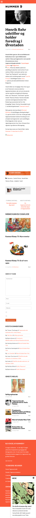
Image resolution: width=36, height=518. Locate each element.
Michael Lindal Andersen (17, 49)
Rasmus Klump (9, 181)
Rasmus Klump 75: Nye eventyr (17, 236)
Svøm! (21, 181)
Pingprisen (15, 65)
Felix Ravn (9, 335)
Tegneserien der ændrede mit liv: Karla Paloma (20, 402)
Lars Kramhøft (11, 353)
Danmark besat (24, 106)
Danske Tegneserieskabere (12, 472)
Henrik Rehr (25, 178)
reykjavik (16, 181)
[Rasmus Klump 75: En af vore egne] (18, 255)
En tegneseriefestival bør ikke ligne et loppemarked (25, 205)
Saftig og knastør (18, 335)
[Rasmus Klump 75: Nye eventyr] (18, 231)
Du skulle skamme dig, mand (11, 204)
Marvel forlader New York (22, 353)
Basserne (10, 178)
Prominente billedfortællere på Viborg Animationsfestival (21, 411)
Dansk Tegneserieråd (11, 469)
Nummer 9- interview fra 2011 (14, 131)
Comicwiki (8, 475)
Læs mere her (8, 460)
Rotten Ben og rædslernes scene (18, 427)
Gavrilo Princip (17, 178)
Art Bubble (8, 481)
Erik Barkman (16, 267)
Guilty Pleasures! (21, 366)
